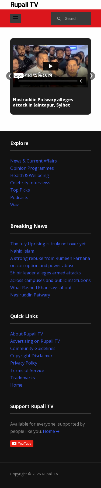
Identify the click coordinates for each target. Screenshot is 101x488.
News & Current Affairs (33, 161)
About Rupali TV (26, 334)
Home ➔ (51, 431)
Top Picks (20, 190)
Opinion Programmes (32, 168)
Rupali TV (24, 5)
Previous (10, 75)
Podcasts (19, 197)
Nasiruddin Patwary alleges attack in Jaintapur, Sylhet (43, 102)
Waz (14, 205)
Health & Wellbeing (29, 175)
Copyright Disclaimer (31, 356)
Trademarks (22, 378)
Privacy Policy (23, 363)
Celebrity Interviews (30, 183)
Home (16, 385)
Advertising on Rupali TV (35, 341)
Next (91, 75)
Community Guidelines (32, 348)
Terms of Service (27, 370)
